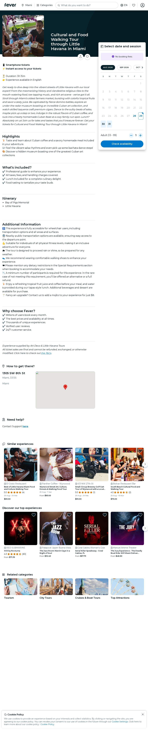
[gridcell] (140, 116)
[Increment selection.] (140, 135)
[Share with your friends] (80, 57)
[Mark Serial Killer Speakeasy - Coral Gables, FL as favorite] (105, 515)
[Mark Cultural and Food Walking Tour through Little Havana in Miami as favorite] (87, 57)
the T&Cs (46, 353)
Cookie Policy (47, 724)
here (25, 426)
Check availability (122, 143)
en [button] (125, 5)
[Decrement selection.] (131, 135)
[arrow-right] (142, 67)
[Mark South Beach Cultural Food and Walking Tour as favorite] (140, 451)
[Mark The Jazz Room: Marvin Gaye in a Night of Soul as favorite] (69, 515)
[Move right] (145, 464)
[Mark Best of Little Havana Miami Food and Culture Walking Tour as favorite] (34, 451)
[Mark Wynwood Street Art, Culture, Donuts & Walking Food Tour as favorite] (69, 451)
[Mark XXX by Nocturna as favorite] (34, 515)
